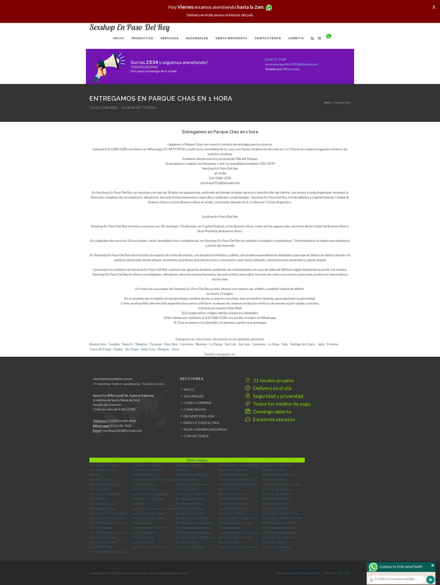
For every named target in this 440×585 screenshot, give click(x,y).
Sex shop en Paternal (191, 513)
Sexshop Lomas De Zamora (238, 484)
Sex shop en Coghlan (191, 499)
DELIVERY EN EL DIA (199, 416)
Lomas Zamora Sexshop (235, 537)
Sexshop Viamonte (232, 474)
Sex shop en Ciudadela (148, 499)
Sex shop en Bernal (232, 494)
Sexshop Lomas (143, 489)
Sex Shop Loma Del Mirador (195, 537)
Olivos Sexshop (230, 527)
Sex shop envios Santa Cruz (152, 527)
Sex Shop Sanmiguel (276, 547)
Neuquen (163, 349)
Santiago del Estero (302, 344)
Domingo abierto (271, 411)
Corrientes (186, 344)
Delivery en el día (271, 388)
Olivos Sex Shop (144, 532)
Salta (284, 344)
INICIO (189, 389)
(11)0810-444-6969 (122, 421)
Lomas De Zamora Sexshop (238, 547)
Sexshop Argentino (189, 465)
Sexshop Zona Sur (145, 474)
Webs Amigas (197, 460)
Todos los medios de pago (281, 404)
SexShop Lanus (186, 489)
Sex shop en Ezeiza (102, 503)
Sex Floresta (98, 499)
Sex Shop (182, 470)
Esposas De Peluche (233, 470)
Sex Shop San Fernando (149, 547)
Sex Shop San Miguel (190, 547)
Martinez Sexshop (102, 537)
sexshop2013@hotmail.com (122, 430)
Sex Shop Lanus (143, 537)
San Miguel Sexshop (233, 508)
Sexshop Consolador (104, 465)
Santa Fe (127, 344)
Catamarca (259, 344)
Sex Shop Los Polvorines (279, 537)
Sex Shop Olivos (187, 542)
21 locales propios (273, 380)
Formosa (332, 344)
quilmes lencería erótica (106, 518)
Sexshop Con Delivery (148, 465)
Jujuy (321, 344)
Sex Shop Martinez (102, 542)
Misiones (201, 344)
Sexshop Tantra (100, 479)
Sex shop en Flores (189, 503)
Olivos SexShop (100, 527)
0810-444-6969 (339, 573)
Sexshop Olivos (273, 479)
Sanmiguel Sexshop (103, 508)
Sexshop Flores (229, 489)
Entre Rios (171, 344)
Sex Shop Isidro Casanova (107, 532)
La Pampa (215, 344)
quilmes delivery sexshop (236, 518)
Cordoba (114, 344)
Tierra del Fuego (100, 349)
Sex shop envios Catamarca (195, 523)
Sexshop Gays (99, 489)
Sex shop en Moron (189, 508)
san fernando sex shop (148, 513)
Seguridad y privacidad (277, 396)
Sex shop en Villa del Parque (282, 518)
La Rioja (273, 344)
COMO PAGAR (195, 409)
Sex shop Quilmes (274, 542)
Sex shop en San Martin (192, 518)
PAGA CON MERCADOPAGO (205, 429)
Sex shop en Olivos (275, 508)
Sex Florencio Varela (233, 499)
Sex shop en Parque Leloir (107, 513)
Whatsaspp (291, 69)
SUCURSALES (194, 396)
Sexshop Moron (143, 484)
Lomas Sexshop (143, 542)
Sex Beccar (140, 503)
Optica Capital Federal (278, 465)
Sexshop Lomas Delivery (193, 484)
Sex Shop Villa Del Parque (107, 552)
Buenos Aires (97, 344)
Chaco (175, 349)
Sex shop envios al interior (108, 523)
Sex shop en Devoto (276, 499)
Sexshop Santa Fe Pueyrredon (154, 479)
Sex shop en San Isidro (148, 518)
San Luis (230, 344)
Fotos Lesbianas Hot (147, 470)
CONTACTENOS (196, 436)
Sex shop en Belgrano (104, 494)
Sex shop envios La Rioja (279, 523)
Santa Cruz (148, 349)
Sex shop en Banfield (277, 489)
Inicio (327, 102)
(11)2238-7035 (121, 426)
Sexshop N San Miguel (105, 484)
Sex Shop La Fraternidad (279, 532)
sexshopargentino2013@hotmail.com (291, 64)
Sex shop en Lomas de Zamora (154, 508)
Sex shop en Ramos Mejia (280, 513)
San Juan (244, 344)
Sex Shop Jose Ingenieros (194, 532)
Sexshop (95, 474)
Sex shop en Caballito (277, 494)
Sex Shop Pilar (229, 542)
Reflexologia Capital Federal (238, 465)
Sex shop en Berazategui (150, 494)
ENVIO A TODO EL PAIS (201, 423)
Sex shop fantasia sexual (193, 527)
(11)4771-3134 (275, 59)
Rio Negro (132, 349)
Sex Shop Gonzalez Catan (280, 527)
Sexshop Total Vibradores (280, 474)
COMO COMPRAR (197, 403)
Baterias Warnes (273, 470)
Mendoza (141, 344)
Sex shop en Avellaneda (192, 494)
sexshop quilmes (187, 479)
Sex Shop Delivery (102, 470)
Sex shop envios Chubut (236, 523)
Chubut (118, 349)
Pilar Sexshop (142, 523)
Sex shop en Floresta (233, 503)
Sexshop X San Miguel (191, 474)
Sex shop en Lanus (275, 503)
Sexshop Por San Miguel (236, 479)
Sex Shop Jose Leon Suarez (238, 532)
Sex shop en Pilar (231, 513)
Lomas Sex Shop (101, 547)
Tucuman (155, 344)
